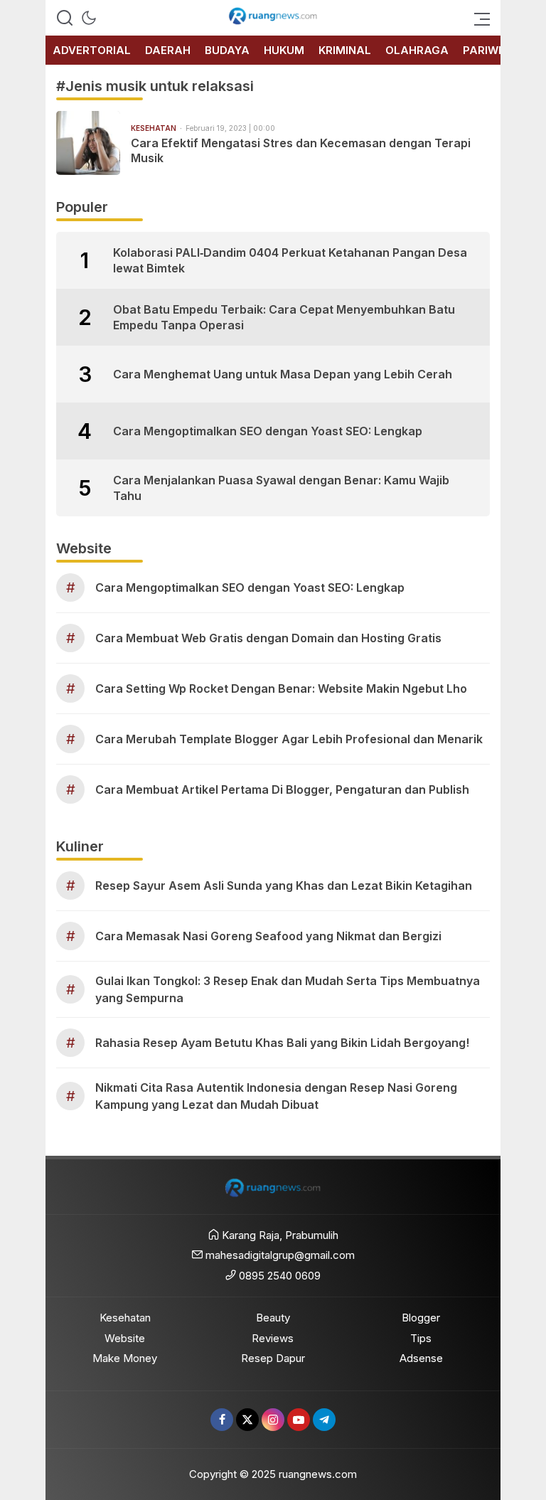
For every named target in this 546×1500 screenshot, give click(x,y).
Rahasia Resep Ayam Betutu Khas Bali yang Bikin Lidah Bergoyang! (282, 1043)
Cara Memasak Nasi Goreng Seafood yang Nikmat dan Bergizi (268, 936)
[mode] (88, 18)
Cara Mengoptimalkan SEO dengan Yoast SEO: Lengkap (267, 431)
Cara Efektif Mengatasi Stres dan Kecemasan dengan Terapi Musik (301, 150)
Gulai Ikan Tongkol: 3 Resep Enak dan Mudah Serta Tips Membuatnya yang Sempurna (287, 989)
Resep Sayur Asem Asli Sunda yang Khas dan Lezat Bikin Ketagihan (283, 885)
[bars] (478, 18)
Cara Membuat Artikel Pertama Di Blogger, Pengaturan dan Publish (282, 789)
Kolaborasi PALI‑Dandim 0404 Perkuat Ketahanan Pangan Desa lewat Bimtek (290, 260)
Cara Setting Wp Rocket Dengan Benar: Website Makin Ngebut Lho (281, 688)
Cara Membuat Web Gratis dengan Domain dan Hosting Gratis (268, 638)
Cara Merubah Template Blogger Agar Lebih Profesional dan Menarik (289, 739)
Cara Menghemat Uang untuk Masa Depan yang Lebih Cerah (282, 374)
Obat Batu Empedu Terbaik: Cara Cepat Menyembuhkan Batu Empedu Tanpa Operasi (284, 317)
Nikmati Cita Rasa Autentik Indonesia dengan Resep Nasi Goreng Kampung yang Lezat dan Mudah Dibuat (276, 1096)
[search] (64, 18)
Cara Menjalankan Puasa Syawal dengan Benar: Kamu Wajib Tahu (281, 488)
